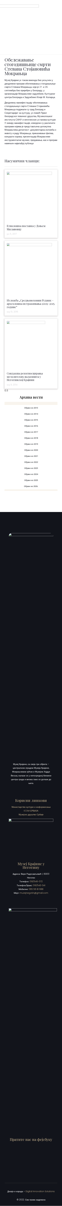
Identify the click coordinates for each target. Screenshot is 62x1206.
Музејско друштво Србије (31, 814)
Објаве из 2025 (31, 480)
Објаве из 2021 (31, 456)
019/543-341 (39, 885)
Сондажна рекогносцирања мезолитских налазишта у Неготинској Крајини (25, 377)
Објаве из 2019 (31, 444)
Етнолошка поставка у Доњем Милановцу (26, 227)
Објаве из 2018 (31, 438)
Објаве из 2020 (31, 450)
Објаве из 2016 (31, 426)
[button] (55, 27)
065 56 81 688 (36, 889)
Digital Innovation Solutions (40, 1191)
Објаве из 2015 (31, 420)
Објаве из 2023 (31, 468)
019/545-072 (36, 881)
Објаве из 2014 (31, 414)
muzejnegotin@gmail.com (34, 892)
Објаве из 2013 (31, 408)
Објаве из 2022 (31, 462)
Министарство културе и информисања (31, 806)
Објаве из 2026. (31, 486)
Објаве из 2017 (31, 432)
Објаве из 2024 (31, 474)
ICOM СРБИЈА (31, 810)
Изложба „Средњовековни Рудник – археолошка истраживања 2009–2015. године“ (31, 304)
